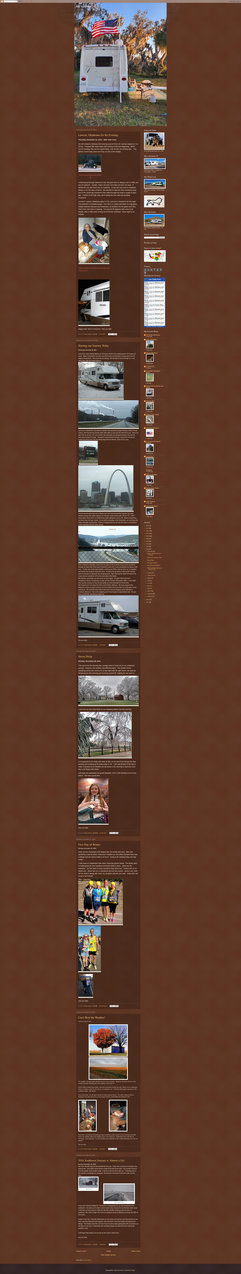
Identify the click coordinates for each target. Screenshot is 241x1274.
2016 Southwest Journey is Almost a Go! (101, 1160)
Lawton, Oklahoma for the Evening (98, 135)
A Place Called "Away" (152, 414)
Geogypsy (149, 470)
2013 (147, 602)
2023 (147, 528)
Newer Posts (81, 1251)
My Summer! (84, 6)
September (150, 575)
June (148, 583)
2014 (147, 599)
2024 (147, 525)
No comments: (103, 1006)
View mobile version (108, 1255)
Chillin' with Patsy (151, 339)
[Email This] (109, 334)
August (149, 578)
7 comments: (102, 645)
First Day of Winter (89, 844)
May (148, 586)
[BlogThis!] (111, 334)
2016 (147, 546)
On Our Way (149, 456)
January (149, 596)
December (150, 551)
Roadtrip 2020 (150, 401)
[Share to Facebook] (114, 334)
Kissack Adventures (151, 353)
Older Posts (135, 1251)
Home (108, 1251)
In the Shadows (150, 501)
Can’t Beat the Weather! (91, 1017)
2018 (147, 541)
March (149, 591)
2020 (147, 536)
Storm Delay (85, 656)
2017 (147, 544)
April (148, 588)
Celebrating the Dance (152, 428)
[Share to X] (113, 334)
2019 (147, 538)
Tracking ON (160, 326)
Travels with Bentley (152, 506)
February (150, 593)
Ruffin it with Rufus (151, 474)
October (149, 573)
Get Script (149, 326)
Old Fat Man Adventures (153, 335)
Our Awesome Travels (152, 488)
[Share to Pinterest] (116, 334)
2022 (147, 531)
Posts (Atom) (87, 1260)
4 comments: (103, 833)
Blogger (133, 1270)
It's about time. (150, 366)
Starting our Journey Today (93, 345)
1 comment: (102, 334)
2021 (147, 533)
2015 (147, 549)
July (148, 580)
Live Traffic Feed (155, 279)
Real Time (154, 326)
